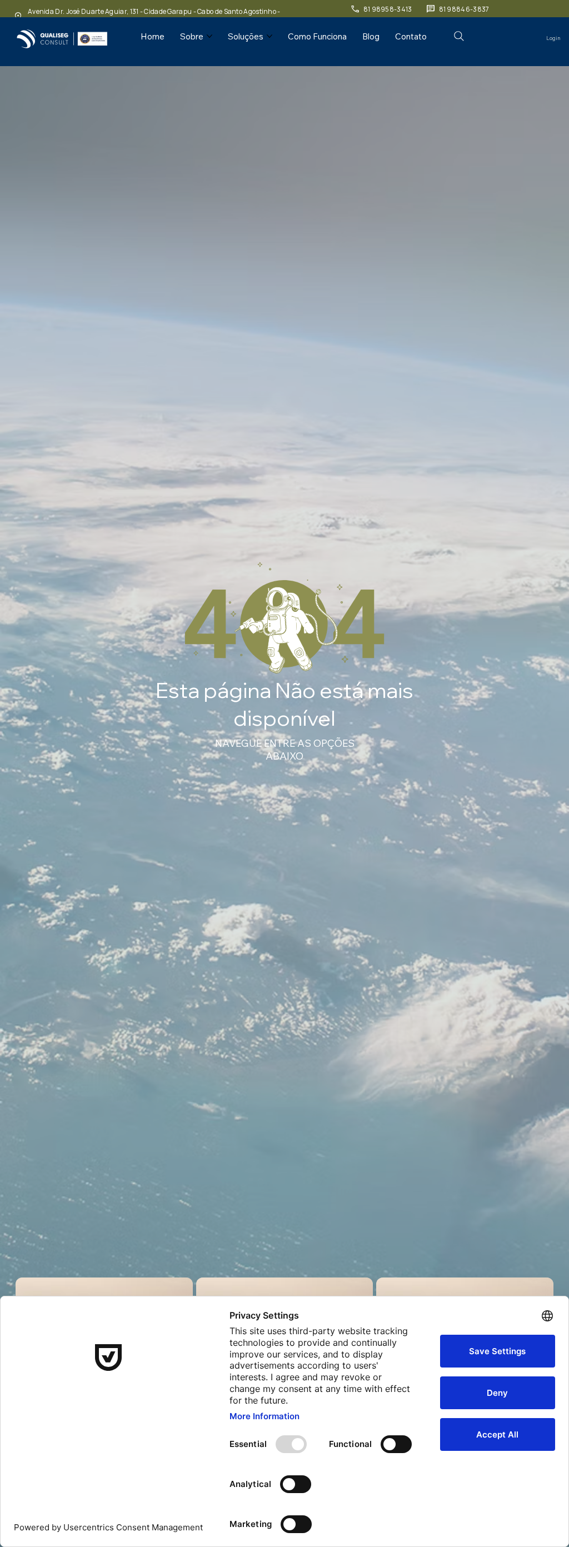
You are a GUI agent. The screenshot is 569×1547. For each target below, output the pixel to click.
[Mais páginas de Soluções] (269, 36)
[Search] (459, 36)
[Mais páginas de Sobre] (209, 36)
